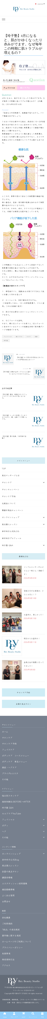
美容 (36, 336)
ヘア (4, 831)
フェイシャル (8, 336)
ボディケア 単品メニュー (14, 761)
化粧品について (9, 503)
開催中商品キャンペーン (12, 510)
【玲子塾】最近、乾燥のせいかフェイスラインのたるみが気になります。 (14, 396)
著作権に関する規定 (11, 935)
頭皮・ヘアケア (9, 767)
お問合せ (6, 901)
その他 (5, 779)
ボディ (5, 825)
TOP (4, 468)
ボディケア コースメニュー (15, 755)
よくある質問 (8, 895)
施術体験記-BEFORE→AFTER (16, 801)
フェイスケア (8, 749)
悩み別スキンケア (10, 795)
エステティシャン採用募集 (14, 883)
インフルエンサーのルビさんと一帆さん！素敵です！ (34, 571)
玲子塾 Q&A (7, 545)
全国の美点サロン (23, 704)
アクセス (6, 965)
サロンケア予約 (9, 496)
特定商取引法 (8, 959)
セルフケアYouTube (11, 813)
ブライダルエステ (10, 773)
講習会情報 (7, 877)
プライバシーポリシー (12, 947)
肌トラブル (19, 336)
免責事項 (6, 953)
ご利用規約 (7, 923)
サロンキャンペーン (10, 489)
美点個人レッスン (10, 524)
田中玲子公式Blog (10, 531)
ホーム (5, 731)
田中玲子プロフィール (11, 538)
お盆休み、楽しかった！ (34, 614)
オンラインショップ (10, 517)
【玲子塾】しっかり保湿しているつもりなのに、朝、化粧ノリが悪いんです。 (14, 417)
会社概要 (6, 917)
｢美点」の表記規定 (11, 929)
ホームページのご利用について (16, 941)
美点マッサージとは (11, 475)
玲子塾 (6, 340)
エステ (29, 336)
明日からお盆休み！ (32, 638)
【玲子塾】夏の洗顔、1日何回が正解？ (14, 437)
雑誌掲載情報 (8, 889)
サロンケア (7, 482)
